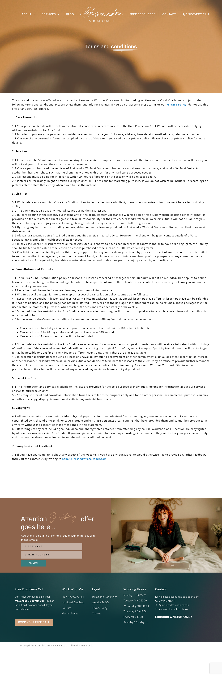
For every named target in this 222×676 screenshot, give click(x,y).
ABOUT (26, 14)
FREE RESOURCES (143, 14)
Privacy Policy (176, 104)
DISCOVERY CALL (197, 14)
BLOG (70, 14)
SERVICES (49, 14)
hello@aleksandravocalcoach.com (84, 458)
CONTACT (169, 14)
